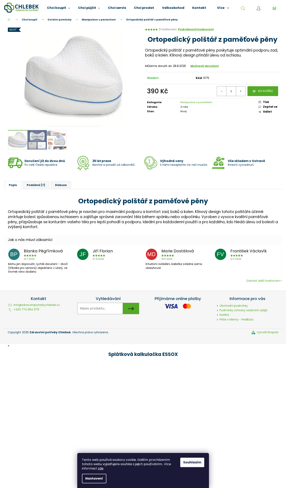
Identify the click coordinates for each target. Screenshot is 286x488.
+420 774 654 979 (26, 309)
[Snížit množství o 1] (221, 91)
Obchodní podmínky (234, 306)
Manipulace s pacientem (196, 102)
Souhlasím (192, 462)
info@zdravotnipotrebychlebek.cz (37, 305)
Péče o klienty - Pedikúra (236, 319)
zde (100, 468)
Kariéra (224, 315)
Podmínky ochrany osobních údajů (243, 310)
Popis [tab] (13, 185)
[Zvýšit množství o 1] (240, 91)
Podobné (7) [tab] (36, 185)
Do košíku (265, 91)
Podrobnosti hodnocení (196, 29)
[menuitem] (58, 8)
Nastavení (94, 478)
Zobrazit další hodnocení (263, 281)
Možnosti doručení (204, 66)
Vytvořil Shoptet (268, 332)
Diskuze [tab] (61, 185)
